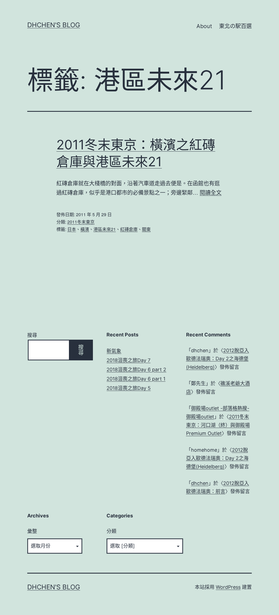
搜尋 (32, 335)
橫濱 (84, 229)
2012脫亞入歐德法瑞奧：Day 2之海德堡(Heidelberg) (217, 359)
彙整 (32, 531)
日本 (71, 229)
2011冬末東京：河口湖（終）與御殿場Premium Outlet (218, 425)
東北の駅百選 (235, 26)
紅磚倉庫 (129, 229)
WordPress (228, 587)
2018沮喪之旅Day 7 (128, 360)
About (204, 26)
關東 (146, 229)
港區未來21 (104, 229)
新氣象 (114, 351)
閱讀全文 (211, 192)
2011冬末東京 (81, 222)
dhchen (199, 483)
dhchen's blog (53, 25)
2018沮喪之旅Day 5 (129, 388)
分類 (111, 531)
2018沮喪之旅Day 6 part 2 (136, 369)
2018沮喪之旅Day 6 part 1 (136, 379)
